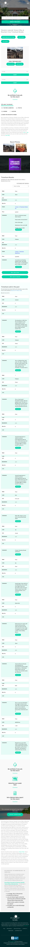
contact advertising (15, 814)
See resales (21, 37)
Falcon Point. (22, 852)
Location (13, 111)
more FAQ (7, 135)
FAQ (4, 928)
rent (24, 132)
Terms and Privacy (17, 928)
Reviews (5, 111)
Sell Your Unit (19, 64)
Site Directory (9, 928)
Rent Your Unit (11, 64)
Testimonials (10, 930)
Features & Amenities (8, 108)
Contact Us (25, 928)
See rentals (5, 41)
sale (27, 132)
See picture (18, 331)
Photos (20, 108)
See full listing (18, 229)
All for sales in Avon (15, 272)
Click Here (15, 99)
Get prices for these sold (16, 290)
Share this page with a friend (9, 114)
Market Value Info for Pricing (8, 37)
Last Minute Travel (18, 930)
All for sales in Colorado (15, 276)
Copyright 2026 (12, 941)
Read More (26, 925)
